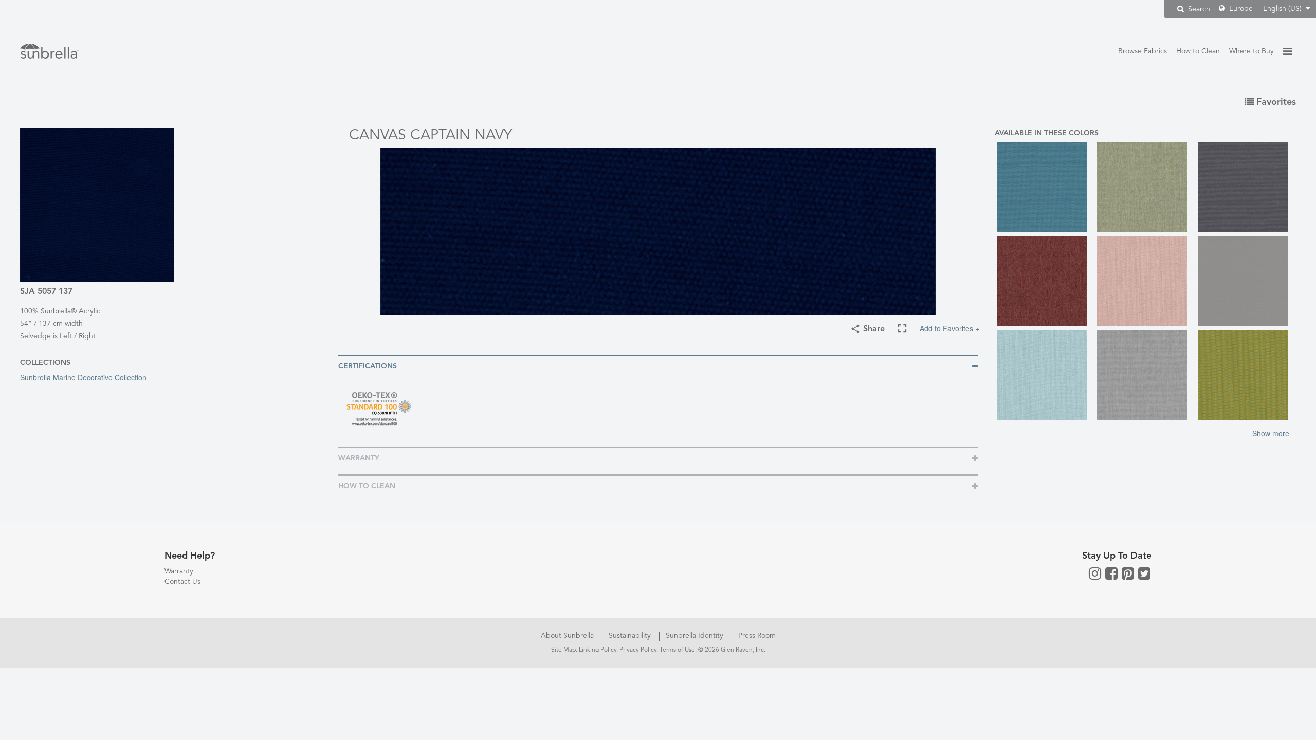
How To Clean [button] (366, 486)
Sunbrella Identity (695, 635)
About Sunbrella (568, 635)
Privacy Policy (637, 650)
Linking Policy (597, 650)
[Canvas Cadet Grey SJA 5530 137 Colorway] (1246, 281)
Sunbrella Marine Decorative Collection (83, 377)
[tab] (658, 366)
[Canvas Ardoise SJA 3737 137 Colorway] (1246, 187)
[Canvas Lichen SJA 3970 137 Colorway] (1246, 375)
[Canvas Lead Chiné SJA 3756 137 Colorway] (1145, 375)
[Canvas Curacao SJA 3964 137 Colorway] (1045, 375)
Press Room (757, 635)
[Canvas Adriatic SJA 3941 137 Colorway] (1045, 187)
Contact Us (182, 581)
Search (1198, 9)
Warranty (178, 571)
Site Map (563, 650)
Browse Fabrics (1142, 51)
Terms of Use (677, 650)
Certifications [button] (367, 366)
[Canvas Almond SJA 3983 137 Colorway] (1145, 187)
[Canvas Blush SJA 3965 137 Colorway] (1145, 281)
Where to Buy (1251, 51)
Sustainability (631, 635)
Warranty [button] (358, 458)
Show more (1270, 433)
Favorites (1275, 102)
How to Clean (1198, 51)
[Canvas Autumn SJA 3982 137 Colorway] (1045, 281)
